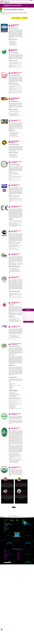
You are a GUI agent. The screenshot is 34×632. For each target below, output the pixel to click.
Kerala (18, 554)
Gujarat (18, 552)
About (10, 2)
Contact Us (1, 564)
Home (8, 2)
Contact (20, 5)
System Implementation (11, 5)
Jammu (5, 553)
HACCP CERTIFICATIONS (7, 494)
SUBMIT (28, 321)
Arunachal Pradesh (19, 550)
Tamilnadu (5, 558)
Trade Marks (17, 2)
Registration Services (26, 2)
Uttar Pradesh (6, 559)
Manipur (18, 555)
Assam (5, 551)
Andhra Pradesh (6, 550)
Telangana (18, 558)
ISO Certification (14, 2)
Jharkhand (18, 553)
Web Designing (21, 2)
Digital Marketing (16, 5)
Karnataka (5, 554)
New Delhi (18, 556)
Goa (5, 552)
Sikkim (18, 557)
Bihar (17, 551)
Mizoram (5, 556)
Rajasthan (5, 557)
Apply (14, 507)
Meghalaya (5, 555)
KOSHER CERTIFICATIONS (21, 482)
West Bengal (18, 559)
